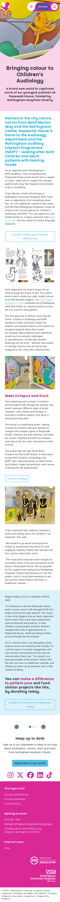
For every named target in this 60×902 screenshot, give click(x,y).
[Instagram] (11, 777)
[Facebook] (30, 777)
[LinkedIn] (40, 777)
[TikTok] (49, 777)
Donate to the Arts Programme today (30, 704)
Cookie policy (12, 803)
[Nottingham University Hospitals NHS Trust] (43, 876)
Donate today (17, 478)
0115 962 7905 (12, 819)
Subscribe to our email (30, 763)
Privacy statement (15, 799)
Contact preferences (16, 794)
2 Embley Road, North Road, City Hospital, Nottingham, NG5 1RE (22, 830)
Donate (43, 6)
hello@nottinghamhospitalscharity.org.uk (28, 824)
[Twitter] (20, 777)
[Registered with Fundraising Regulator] (43, 860)
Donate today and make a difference (30, 236)
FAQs (7, 848)
